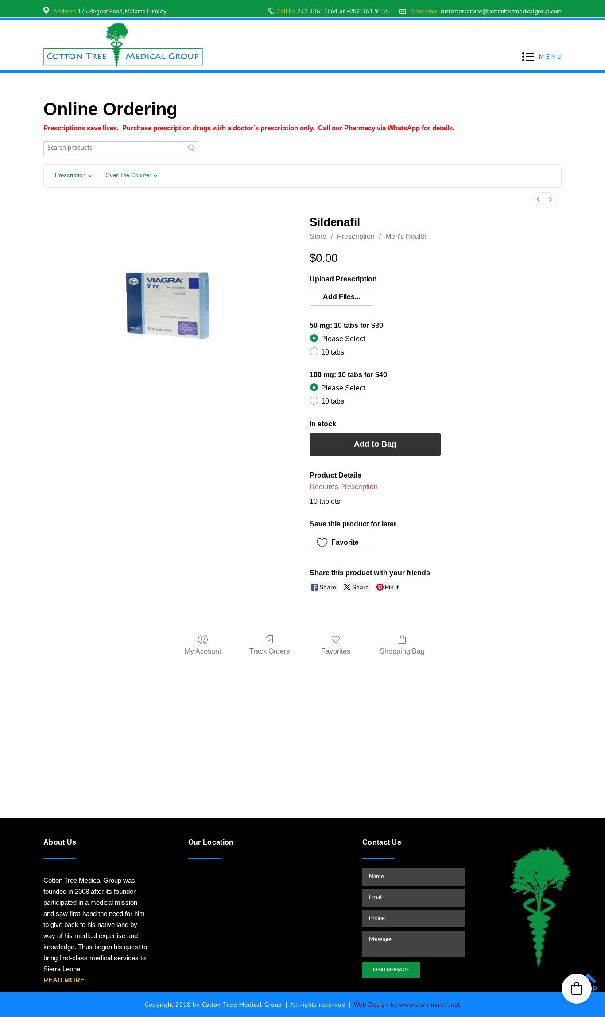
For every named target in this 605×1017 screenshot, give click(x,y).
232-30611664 (317, 11)
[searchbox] (120, 148)
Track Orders (269, 651)
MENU (551, 56)
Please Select (343, 339)
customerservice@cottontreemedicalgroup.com (501, 11)
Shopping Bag (402, 651)
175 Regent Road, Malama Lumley (122, 11)
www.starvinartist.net (429, 1005)
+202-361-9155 (368, 11)
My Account (203, 651)
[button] (341, 297)
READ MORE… (67, 980)
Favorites (335, 651)
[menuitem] (538, 199)
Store (318, 236)
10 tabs (332, 352)
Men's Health (406, 236)
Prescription (356, 236)
